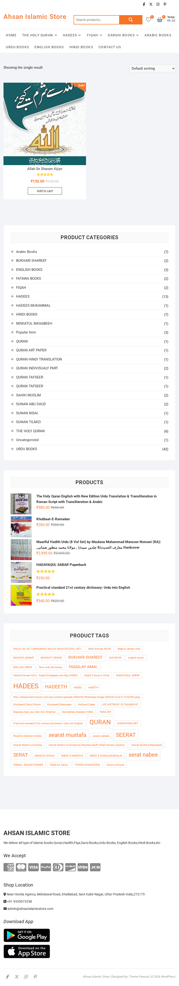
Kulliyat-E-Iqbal (86, 704)
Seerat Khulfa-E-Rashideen (146, 745)
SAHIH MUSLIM (28, 395)
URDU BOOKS (17, 47)
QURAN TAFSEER (29, 377)
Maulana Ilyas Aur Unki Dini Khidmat (34, 712)
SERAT (20, 755)
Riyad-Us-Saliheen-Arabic (27, 736)
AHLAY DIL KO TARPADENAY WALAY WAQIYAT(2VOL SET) (47, 648)
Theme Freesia (139, 976)
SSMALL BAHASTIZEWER (28, 764)
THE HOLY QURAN (37, 35)
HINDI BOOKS (81, 47)
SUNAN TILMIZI (28, 422)
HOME (11, 35)
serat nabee (143, 754)
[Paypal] (46, 867)
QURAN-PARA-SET (127, 723)
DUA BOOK (115, 657)
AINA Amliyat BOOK (99, 648)
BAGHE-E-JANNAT (23, 657)
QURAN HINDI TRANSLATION (39, 359)
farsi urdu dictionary (50, 667)
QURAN (22, 341)
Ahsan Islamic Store (34, 16)
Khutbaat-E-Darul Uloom (27, 704)
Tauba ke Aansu (59, 764)
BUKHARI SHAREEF (31, 260)
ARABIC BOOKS (158, 35)
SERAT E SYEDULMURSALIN (106, 755)
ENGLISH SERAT (22, 667)
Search (130, 19)
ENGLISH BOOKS (49, 47)
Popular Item (26, 332)
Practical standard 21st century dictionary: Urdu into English (48, 723)
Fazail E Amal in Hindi (96, 675)
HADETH (93, 687)
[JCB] (95, 867)
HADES (78, 687)
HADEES (70, 35)
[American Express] (8, 867)
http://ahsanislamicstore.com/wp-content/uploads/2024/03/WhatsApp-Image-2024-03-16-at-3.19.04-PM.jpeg (76, 697)
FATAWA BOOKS (28, 278)
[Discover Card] (70, 867)
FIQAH (92, 35)
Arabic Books (26, 252)
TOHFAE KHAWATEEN (87, 764)
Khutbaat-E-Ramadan (59, 704)
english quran (136, 657)
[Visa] (33, 867)
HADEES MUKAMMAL (33, 305)
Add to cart (45, 191)
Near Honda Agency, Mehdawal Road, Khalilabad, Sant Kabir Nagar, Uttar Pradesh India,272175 (75, 894)
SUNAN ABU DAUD (31, 404)
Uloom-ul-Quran (115, 764)
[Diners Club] (58, 867)
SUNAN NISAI (27, 413)
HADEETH (56, 687)
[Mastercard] (21, 867)
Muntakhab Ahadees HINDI (77, 712)
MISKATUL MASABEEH (34, 323)
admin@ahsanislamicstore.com (30, 909)
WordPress (168, 976)
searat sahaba (101, 736)
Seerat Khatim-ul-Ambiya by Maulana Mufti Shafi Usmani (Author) (87, 745)
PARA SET (105, 712)
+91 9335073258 (19, 901)
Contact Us (110, 47)
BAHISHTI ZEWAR (51, 657)
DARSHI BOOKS (121, 35)
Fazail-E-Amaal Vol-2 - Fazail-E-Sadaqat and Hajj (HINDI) (45, 675)
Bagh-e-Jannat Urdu (129, 648)
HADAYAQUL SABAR (128, 675)
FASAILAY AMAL (83, 666)
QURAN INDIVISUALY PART (37, 368)
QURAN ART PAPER (31, 350)
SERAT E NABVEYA (72, 755)
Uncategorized (27, 440)
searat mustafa (67, 735)
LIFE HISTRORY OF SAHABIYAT (120, 704)
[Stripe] (83, 867)
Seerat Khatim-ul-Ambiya (27, 745)
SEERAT (126, 735)
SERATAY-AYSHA (44, 755)
